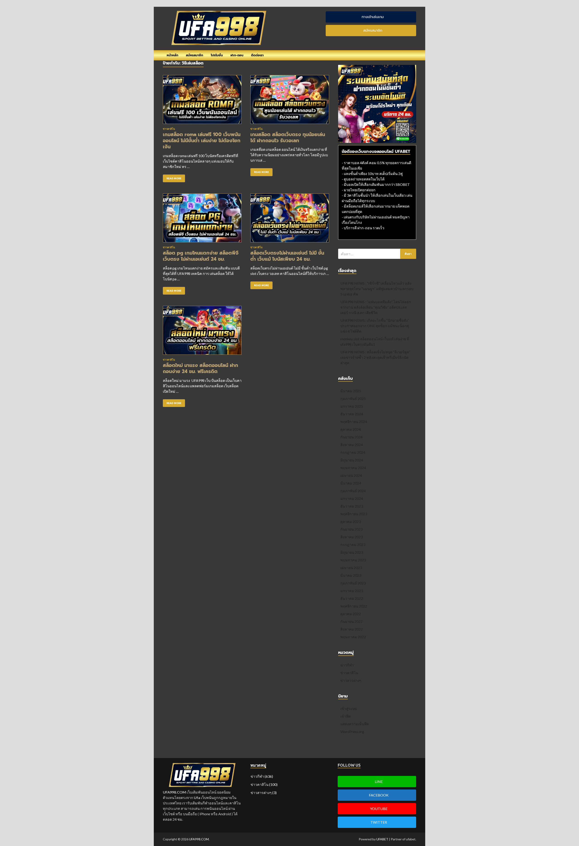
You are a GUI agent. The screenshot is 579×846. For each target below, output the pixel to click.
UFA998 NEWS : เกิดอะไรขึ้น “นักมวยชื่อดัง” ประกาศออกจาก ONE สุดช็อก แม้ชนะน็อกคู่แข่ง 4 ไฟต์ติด (374, 325)
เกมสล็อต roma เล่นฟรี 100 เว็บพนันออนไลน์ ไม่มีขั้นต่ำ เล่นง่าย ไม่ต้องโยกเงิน (201, 141)
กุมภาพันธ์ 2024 (353, 491)
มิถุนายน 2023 (351, 552)
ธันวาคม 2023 (351, 506)
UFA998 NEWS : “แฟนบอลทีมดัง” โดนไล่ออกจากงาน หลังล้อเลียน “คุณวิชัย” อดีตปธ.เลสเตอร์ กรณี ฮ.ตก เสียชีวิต (375, 307)
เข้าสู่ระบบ (348, 708)
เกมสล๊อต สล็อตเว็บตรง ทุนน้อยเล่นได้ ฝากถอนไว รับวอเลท (287, 137)
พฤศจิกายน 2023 (353, 514)
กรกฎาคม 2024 (352, 452)
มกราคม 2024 (351, 498)
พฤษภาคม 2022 (353, 637)
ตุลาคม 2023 (350, 521)
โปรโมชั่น (217, 55)
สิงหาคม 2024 (351, 444)
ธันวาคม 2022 (351, 598)
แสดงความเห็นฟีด (354, 724)
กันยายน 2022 (351, 621)
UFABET (382, 839)
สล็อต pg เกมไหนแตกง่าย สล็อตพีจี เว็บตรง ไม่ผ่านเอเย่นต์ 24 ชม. (200, 256)
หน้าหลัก (172, 55)
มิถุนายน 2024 (351, 460)
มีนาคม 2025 (350, 391)
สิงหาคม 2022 (351, 629)
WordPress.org (352, 731)
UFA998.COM (199, 839)
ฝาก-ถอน (236, 55)
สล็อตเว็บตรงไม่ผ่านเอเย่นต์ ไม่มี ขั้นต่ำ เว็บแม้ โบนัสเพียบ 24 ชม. (287, 256)
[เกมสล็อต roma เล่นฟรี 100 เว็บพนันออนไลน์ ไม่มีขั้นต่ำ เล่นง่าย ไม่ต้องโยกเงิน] (202, 101)
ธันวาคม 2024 (351, 414)
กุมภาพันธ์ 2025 (353, 398)
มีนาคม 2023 (350, 575)
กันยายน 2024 (351, 437)
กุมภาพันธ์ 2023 (353, 583)
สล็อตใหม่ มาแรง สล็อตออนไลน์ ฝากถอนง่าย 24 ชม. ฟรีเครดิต (200, 368)
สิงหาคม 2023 (351, 537)
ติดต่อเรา (257, 55)
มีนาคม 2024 (350, 483)
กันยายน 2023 (351, 529)
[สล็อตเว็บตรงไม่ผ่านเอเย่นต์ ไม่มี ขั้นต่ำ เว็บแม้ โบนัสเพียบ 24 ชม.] (289, 220)
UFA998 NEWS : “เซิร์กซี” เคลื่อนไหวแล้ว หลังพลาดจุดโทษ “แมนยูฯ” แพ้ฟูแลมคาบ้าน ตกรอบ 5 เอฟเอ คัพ (376, 288)
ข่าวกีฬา (347, 665)
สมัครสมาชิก (194, 55)
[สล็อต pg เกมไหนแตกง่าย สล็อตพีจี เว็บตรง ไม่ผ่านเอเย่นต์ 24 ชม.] (202, 220)
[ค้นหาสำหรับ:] (377, 254)
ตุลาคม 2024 (350, 429)
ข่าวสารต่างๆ (350, 680)
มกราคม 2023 (351, 590)
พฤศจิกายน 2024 (353, 421)
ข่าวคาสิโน (169, 129)
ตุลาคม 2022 (350, 614)
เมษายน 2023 (351, 567)
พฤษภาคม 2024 (353, 468)
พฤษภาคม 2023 (353, 560)
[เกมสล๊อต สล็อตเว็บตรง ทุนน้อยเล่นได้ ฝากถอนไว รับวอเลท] (289, 101)
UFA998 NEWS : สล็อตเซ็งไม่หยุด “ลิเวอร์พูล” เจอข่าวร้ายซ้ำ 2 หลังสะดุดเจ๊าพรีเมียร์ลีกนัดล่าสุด (375, 357)
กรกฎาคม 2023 (352, 544)
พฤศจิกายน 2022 (353, 606)
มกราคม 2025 (351, 406)
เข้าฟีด (345, 716)
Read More (173, 178)
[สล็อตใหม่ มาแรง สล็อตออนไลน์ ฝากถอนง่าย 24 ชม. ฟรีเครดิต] (202, 332)
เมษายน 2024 (351, 475)
